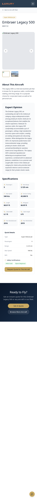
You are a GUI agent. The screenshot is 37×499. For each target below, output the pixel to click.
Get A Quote (19, 306)
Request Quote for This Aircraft (18, 269)
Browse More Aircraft (18, 312)
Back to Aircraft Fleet (11, 10)
